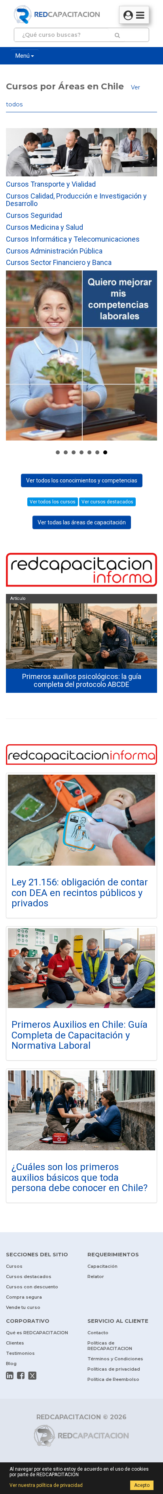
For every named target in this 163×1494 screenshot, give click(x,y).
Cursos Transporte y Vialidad (51, 184)
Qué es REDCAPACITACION (37, 1332)
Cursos (14, 1266)
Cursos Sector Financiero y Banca (59, 262)
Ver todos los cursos (53, 502)
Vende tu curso (23, 1307)
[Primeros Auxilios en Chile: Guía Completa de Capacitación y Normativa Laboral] (81, 968)
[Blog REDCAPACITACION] (81, 571)
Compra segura (24, 1297)
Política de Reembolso (113, 1379)
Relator (95, 1276)
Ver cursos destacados (107, 502)
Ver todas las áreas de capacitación (82, 522)
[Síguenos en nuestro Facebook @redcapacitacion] (21, 1375)
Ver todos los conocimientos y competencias (81, 480)
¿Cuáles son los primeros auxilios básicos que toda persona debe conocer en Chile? (79, 1177)
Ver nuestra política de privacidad (46, 1485)
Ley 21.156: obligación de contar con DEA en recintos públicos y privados (79, 893)
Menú (23, 56)
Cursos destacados (28, 1276)
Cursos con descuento (32, 1287)
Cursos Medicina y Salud (44, 227)
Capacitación (102, 1266)
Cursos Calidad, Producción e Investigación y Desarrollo (76, 200)
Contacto (97, 1332)
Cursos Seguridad (34, 215)
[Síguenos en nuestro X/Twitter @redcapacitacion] (32, 1375)
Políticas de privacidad (113, 1369)
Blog (11, 1363)
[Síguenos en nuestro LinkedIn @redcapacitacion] (9, 1375)
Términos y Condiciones (115, 1359)
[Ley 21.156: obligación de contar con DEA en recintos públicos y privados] (81, 820)
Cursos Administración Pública (54, 251)
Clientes (15, 1343)
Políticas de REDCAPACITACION (109, 1345)
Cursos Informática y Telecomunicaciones (73, 239)
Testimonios (20, 1353)
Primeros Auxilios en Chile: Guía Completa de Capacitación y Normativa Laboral (79, 1035)
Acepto (142, 1485)
